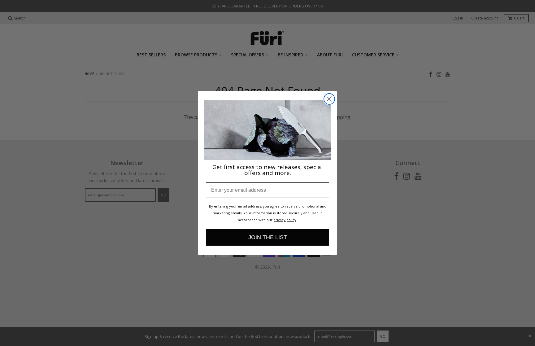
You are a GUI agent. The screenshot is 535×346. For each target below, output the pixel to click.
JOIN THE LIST (267, 237)
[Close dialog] (329, 99)
